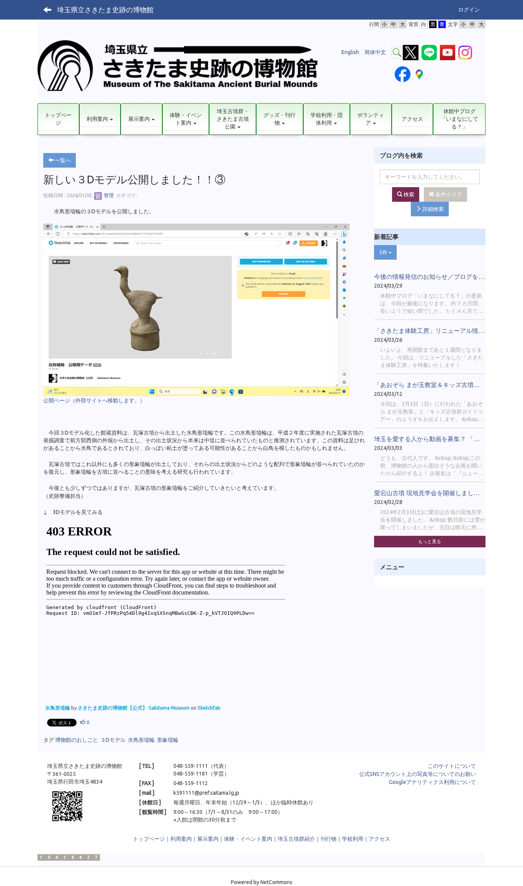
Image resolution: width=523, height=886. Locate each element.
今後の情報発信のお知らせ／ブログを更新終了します (447, 276)
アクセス (379, 839)
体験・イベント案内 (248, 839)
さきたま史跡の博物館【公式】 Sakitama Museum (134, 707)
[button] (100, 119)
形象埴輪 (167, 740)
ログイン (469, 10)
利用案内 (181, 839)
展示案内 (208, 839)
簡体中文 (375, 52)
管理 (108, 195)
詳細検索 (432, 209)
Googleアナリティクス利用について (432, 782)
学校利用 (352, 839)
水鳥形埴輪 (58, 707)
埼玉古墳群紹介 (296, 839)
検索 (408, 194)
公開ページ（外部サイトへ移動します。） (94, 400)
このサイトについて (452, 766)
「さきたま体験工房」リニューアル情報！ (432, 330)
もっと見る (429, 541)
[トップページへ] (184, 68)
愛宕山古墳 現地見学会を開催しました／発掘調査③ (445, 492)
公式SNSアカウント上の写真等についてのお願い (417, 774)
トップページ (149, 839)
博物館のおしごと (76, 740)
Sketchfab (209, 707)
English (350, 52)
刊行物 (328, 839)
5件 (384, 252)
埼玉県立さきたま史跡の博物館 (105, 9)
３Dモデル (113, 740)
